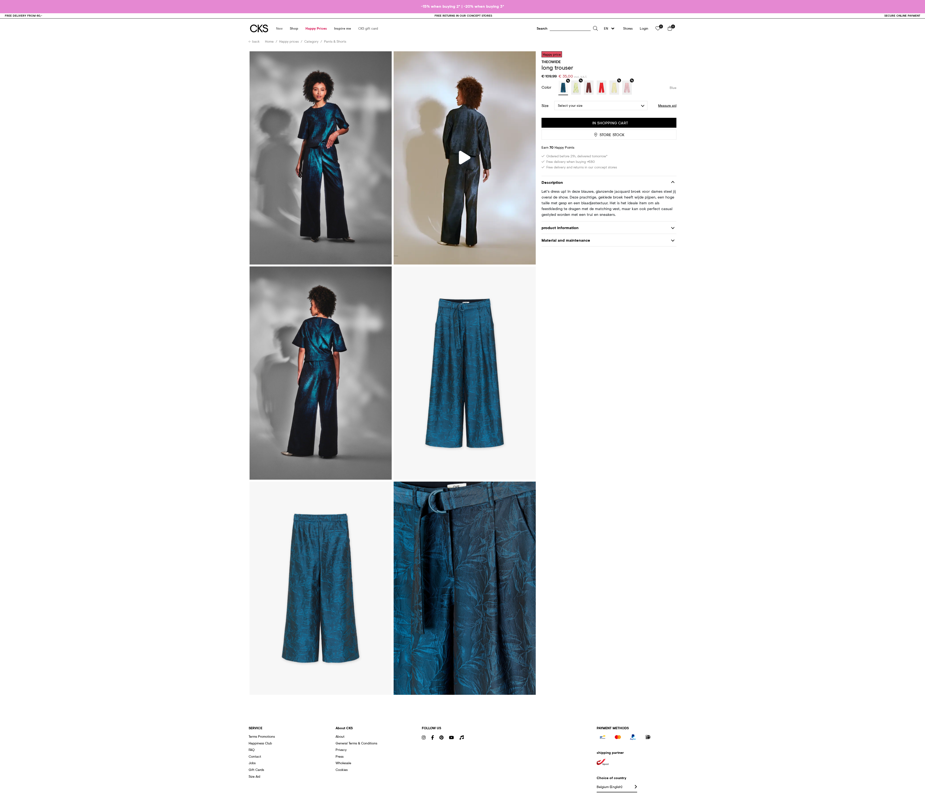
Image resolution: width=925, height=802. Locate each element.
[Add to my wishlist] (669, 54)
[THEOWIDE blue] (563, 88)
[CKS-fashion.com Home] (259, 28)
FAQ (252, 749)
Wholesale (343, 762)
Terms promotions (262, 736)
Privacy (341, 749)
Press (340, 756)
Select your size (570, 105)
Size (545, 105)
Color (547, 87)
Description (552, 182)
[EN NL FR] (610, 28)
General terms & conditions (356, 743)
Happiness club (260, 743)
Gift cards (256, 769)
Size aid (254, 776)
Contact (255, 756)
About (340, 736)
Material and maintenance (566, 240)
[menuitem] (279, 28)
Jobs (252, 762)
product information (560, 227)
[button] (279, 28)
